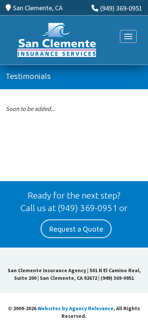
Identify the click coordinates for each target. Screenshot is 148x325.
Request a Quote (76, 229)
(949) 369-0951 (121, 8)
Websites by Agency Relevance (75, 308)
